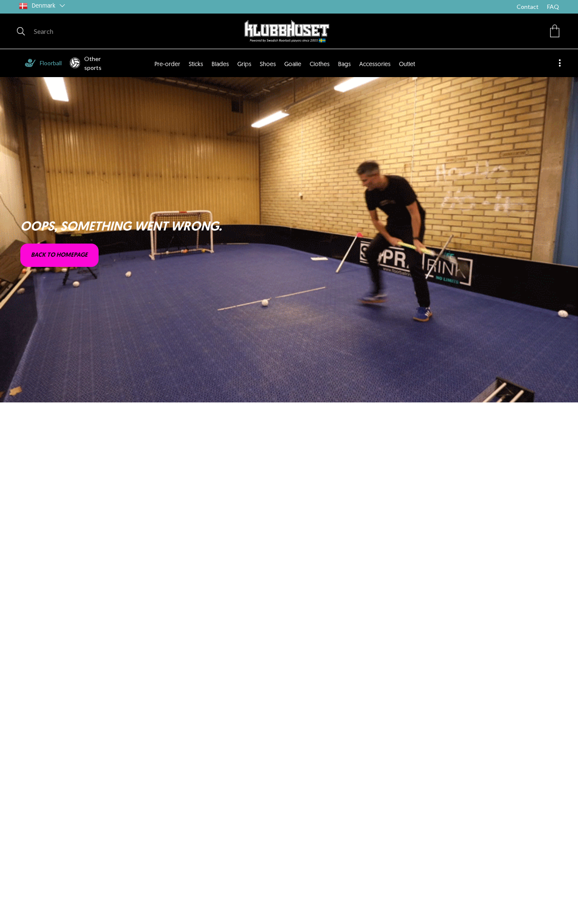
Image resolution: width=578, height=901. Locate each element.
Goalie (292, 64)
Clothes (320, 64)
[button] (554, 31)
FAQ (553, 6)
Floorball (51, 63)
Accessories (375, 64)
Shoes (268, 64)
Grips (244, 64)
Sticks (196, 64)
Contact (528, 6)
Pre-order (167, 64)
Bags (344, 64)
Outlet (407, 64)
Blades (220, 64)
